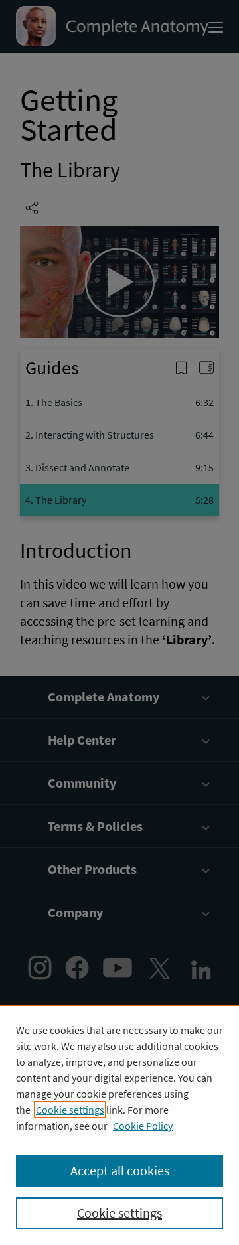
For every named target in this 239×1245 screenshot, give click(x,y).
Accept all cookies (119, 1170)
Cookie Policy (143, 1125)
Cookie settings (70, 1109)
